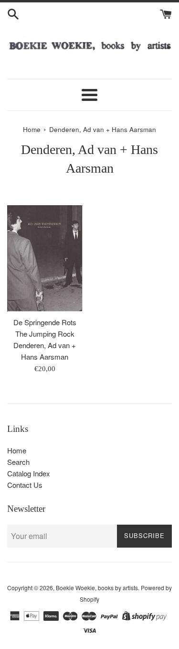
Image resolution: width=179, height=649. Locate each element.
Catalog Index (28, 473)
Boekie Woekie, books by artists (97, 587)
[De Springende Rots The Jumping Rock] (45, 258)
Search (18, 462)
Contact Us (24, 485)
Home (16, 450)
